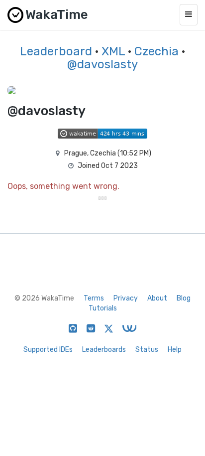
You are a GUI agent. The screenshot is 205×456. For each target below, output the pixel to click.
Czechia (156, 51)
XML (113, 51)
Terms (94, 298)
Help (175, 349)
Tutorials (103, 308)
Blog (184, 298)
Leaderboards (104, 349)
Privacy (125, 298)
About (157, 298)
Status (146, 349)
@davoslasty (102, 64)
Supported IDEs (48, 349)
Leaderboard (56, 51)
